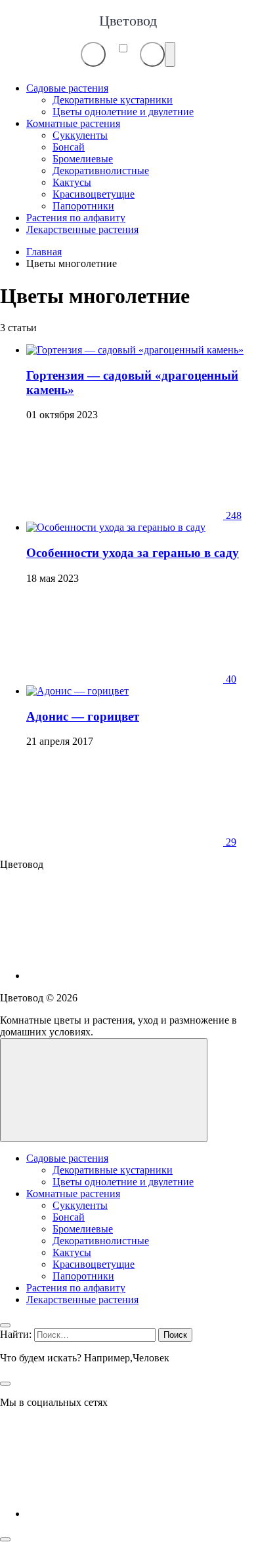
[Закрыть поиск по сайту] (5, 1384)
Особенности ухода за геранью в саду (132, 553)
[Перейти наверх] (103, 1090)
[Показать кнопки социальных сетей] (93, 54)
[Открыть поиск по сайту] (152, 54)
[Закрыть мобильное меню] (5, 1325)
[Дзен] (124, 975)
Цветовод (128, 20)
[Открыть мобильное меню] (170, 54)
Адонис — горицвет (82, 716)
